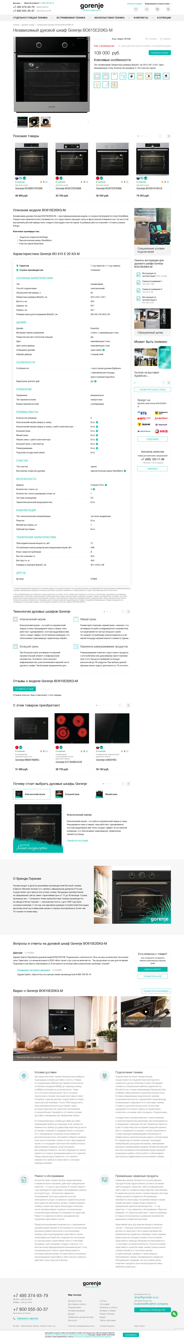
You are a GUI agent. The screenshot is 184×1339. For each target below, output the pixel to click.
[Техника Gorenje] (92, 7)
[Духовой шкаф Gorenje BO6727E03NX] (112, 158)
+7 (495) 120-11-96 (152, 459)
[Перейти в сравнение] (146, 9)
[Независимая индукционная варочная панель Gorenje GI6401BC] (112, 728)
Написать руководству (152, 1310)
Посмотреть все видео (156, 991)
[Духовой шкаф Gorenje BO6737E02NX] (72, 158)
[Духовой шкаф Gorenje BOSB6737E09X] (31, 158)
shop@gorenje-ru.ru (146, 1297)
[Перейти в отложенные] (136, 9)
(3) (87, 182)
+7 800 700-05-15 (47, 3)
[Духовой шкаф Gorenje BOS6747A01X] (152, 158)
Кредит (71, 1314)
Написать (152, 469)
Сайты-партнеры (108, 1320)
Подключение (74, 1307)
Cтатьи (103, 1301)
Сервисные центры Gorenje (80, 1317)
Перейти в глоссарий (77, 840)
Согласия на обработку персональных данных (92, 1337)
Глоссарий (104, 1304)
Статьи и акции (134, 4)
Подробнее (153, 439)
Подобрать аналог (160, 53)
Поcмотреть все (153, 976)
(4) (46, 182)
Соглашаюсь (131, 1335)
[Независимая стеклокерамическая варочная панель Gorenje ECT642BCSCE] (72, 728)
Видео (103, 1317)
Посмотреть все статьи (153, 390)
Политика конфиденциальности (81, 1326)
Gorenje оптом (74, 1301)
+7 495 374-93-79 (23, 7)
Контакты (72, 1320)
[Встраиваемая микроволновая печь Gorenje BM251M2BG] (31, 728)
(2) (127, 182)
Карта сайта (139, 1326)
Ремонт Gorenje (107, 1314)
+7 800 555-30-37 (23, 10)
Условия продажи (76, 1311)
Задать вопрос (152, 969)
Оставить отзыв (24, 689)
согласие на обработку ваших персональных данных (65, 1335)
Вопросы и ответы (108, 1307)
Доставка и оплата (77, 1304)
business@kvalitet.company (151, 1303)
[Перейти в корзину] (157, 9)
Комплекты (141, 18)
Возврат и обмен (108, 1311)
